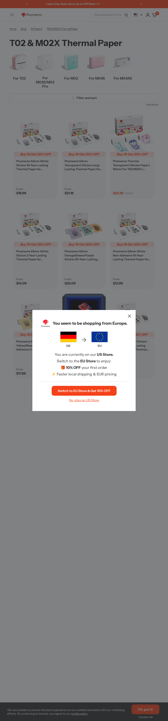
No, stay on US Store (84, 400)
